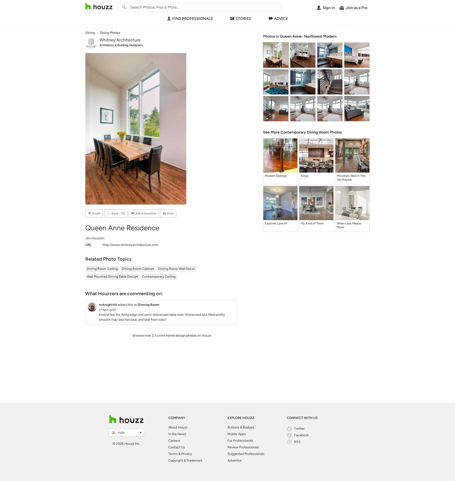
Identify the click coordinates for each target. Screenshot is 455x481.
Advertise (235, 461)
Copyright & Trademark (185, 461)
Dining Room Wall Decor (176, 269)
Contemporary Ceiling (159, 277)
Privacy (186, 454)
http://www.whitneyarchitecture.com (131, 245)
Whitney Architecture (120, 40)
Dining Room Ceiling (102, 269)
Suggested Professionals (246, 454)
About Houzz (178, 427)
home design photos (181, 336)
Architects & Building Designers (121, 45)
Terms (173, 454)
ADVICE (281, 18)
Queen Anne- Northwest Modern (308, 36)
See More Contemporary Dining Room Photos (302, 132)
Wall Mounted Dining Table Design (112, 277)
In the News (177, 434)
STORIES (243, 18)
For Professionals (240, 441)
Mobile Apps (237, 434)
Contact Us (176, 447)
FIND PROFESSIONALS (192, 18)
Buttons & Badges (241, 427)
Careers (174, 441)
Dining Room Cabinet (138, 269)
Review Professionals (243, 447)
